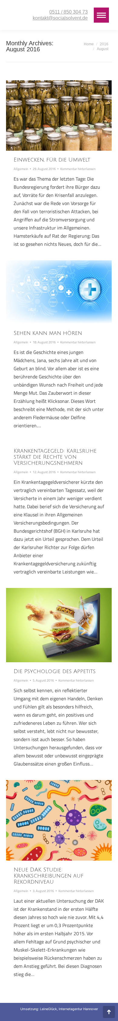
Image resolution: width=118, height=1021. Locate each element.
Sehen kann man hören (48, 333)
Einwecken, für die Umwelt (52, 160)
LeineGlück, (49, 1009)
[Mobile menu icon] (101, 15)
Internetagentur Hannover (78, 1009)
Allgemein (21, 168)
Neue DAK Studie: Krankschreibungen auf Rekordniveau (49, 876)
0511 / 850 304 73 (68, 11)
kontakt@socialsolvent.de (60, 18)
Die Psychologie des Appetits (55, 671)
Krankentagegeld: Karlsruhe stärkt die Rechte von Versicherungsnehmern (55, 457)
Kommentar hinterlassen (78, 168)
